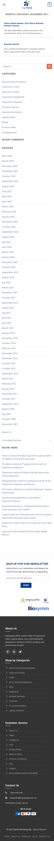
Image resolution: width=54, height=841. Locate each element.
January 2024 (8, 257)
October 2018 (8, 343)
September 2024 (10, 231)
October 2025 (8, 176)
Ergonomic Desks (10, 91)
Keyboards (14, 691)
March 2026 (8, 161)
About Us (6, 432)
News (11, 735)
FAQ (11, 763)
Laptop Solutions (16, 710)
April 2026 (7, 155)
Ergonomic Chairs (11, 86)
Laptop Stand (8, 117)
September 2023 (10, 272)
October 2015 (8, 363)
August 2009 (8, 409)
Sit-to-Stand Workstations (20, 682)
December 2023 (10, 262)
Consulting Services (11, 440)
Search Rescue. (39, 829)
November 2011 (10, 393)
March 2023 (8, 287)
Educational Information (14, 81)
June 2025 (7, 191)
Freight (12, 768)
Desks (12, 677)
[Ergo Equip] (27, 4)
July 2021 (6, 312)
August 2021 (8, 307)
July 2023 (6, 282)
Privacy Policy (15, 749)
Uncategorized (9, 132)
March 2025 (8, 206)
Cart (11, 744)
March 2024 (8, 252)
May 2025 (6, 196)
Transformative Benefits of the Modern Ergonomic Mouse (21, 499)
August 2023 (8, 277)
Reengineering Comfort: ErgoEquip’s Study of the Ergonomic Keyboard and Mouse (26, 482)
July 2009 (6, 414)
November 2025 (10, 171)
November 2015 (10, 358)
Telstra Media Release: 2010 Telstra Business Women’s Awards (24, 24)
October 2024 (8, 226)
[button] (4, 4)
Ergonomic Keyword (12, 102)
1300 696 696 (16, 792)
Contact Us (14, 740)
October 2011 (8, 398)
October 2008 (8, 419)
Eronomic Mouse (10, 107)
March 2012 (8, 378)
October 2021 (8, 297)
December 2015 (10, 353)
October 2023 (8, 267)
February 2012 (9, 383)
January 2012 (8, 388)
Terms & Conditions (18, 759)
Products (26, 836)
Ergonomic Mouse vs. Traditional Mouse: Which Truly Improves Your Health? (25, 508)
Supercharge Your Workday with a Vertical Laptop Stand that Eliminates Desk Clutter (26, 516)
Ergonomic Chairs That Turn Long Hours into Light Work (27, 524)
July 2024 (6, 242)
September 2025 (10, 181)
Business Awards (11, 44)
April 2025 (7, 201)
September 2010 (10, 404)
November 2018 (10, 338)
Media (5, 122)
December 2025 (10, 166)
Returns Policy (15, 754)
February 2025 (9, 211)
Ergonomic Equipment (13, 96)
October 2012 (8, 368)
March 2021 (8, 328)
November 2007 (10, 424)
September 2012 (10, 373)
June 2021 (7, 317)
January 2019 (8, 333)
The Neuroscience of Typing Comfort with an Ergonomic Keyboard (24, 466)
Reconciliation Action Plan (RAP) (23, 773)
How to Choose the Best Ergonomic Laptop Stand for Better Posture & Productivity (26, 457)
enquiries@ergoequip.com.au (23, 797)
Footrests (13, 701)
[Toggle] (50, 440)
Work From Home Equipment (22, 668)
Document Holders (17, 706)
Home (6, 836)
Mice (11, 687)
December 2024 (10, 221)
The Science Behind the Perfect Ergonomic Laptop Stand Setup (27, 491)
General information (12, 112)
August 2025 (8, 186)
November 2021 (10, 292)
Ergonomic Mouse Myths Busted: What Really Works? (24, 533)
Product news (9, 127)
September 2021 (10, 302)
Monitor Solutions (17, 696)
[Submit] (49, 66)
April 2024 (7, 247)
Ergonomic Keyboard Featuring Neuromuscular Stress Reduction (25, 474)
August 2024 (8, 236)
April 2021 (7, 323)
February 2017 (9, 348)
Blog (35, 836)
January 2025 (8, 216)
